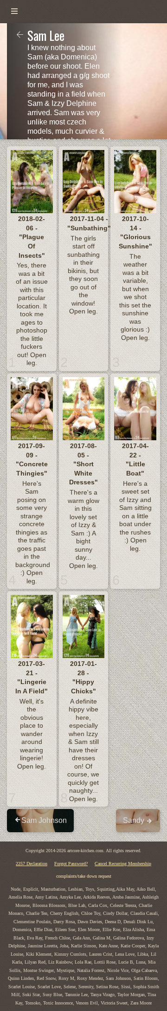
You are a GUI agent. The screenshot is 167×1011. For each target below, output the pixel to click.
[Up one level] (20, 35)
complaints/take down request (83, 876)
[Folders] (14, 11)
